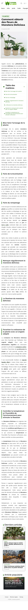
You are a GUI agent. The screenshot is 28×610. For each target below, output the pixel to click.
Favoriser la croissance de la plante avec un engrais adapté (14, 108)
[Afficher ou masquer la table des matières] (24, 87)
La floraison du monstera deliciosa (14, 105)
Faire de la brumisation (11, 94)
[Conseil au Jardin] (10, 3)
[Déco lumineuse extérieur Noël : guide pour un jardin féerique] (14, 556)
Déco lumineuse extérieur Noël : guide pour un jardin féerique (14, 567)
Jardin (5, 541)
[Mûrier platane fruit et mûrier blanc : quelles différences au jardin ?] (14, 533)
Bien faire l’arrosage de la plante (13, 91)
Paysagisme (7, 564)
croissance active (20, 347)
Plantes (6, 16)
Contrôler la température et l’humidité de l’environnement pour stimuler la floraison (14, 113)
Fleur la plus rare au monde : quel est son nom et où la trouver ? (14, 582)
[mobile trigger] (2, 3)
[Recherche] (21, 3)
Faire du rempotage (10, 97)
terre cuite (5, 225)
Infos (6, 578)
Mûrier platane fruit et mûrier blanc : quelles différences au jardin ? (13, 544)
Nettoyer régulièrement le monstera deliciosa (14, 101)
